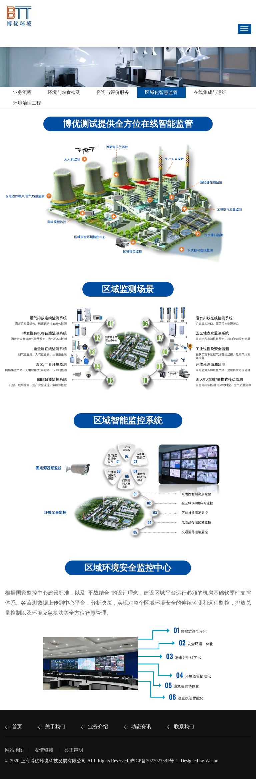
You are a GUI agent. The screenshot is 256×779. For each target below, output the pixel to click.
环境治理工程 (27, 103)
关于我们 (55, 726)
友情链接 (44, 750)
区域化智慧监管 (161, 92)
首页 (17, 726)
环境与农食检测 (64, 92)
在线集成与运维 (210, 92)
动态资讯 (141, 726)
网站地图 (14, 750)
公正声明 (73, 750)
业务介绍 (98, 726)
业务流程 (22, 92)
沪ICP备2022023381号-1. (154, 760)
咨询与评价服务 (112, 92)
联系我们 (184, 726)
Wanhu (211, 760)
